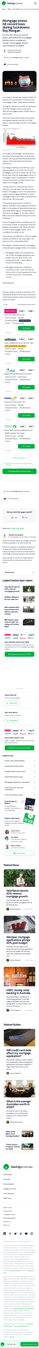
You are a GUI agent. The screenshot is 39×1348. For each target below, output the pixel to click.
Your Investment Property (21, 1326)
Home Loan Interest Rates (15, 761)
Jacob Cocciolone (16, 535)
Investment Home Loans (14, 766)
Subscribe (13, 703)
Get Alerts (13, 720)
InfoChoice (30, 1324)
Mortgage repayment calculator (17, 782)
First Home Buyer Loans (14, 795)
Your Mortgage (7, 1326)
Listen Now (20, 853)
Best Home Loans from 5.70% (19, 654)
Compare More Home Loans (19, 471)
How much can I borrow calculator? (14, 788)
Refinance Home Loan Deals (19, 748)
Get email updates (12, 64)
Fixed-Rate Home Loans (14, 777)
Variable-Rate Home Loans (15, 771)
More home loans (19, 458)
